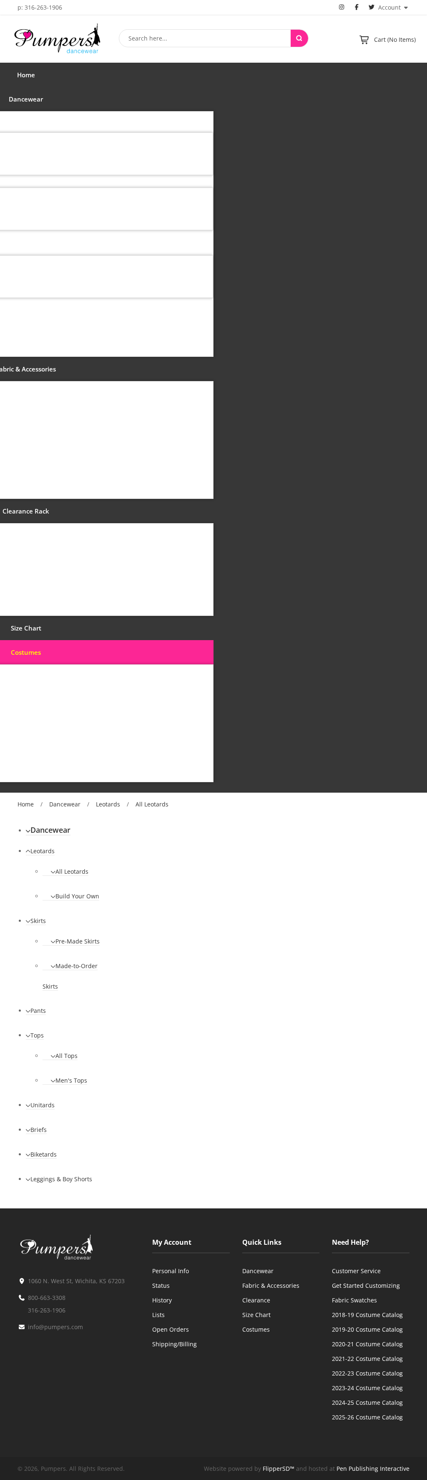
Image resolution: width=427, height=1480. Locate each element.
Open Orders (170, 1329)
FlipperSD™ (278, 1468)
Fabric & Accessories (270, 1285)
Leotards (108, 804)
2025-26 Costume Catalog (367, 1417)
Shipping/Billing (174, 1344)
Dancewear (64, 804)
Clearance (256, 1300)
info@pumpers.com (55, 1327)
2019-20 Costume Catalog (367, 1329)
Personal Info (170, 1271)
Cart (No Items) (395, 39)
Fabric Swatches (354, 1300)
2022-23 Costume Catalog (367, 1373)
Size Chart (256, 1315)
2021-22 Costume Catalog (367, 1359)
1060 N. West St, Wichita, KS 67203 (76, 1281)
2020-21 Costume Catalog (367, 1344)
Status (161, 1285)
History (162, 1300)
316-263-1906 (46, 1310)
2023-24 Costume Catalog (367, 1388)
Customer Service (356, 1271)
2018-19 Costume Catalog (367, 1315)
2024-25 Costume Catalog (367, 1402)
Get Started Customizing (366, 1285)
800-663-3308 (46, 1298)
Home (26, 804)
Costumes (256, 1329)
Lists (158, 1315)
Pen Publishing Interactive (373, 1468)
